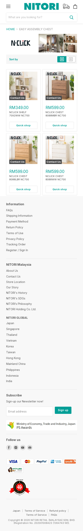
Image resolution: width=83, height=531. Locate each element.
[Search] (71, 17)
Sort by (13, 59)
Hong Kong (13, 358)
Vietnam (11, 340)
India (9, 381)
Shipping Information (19, 215)
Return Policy (14, 227)
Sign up (63, 410)
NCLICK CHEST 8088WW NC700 (56, 177)
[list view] (70, 59)
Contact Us (13, 276)
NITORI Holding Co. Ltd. (21, 309)
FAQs (9, 210)
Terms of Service (35, 510)
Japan (10, 323)
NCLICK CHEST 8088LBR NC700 (19, 177)
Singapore (12, 329)
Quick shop (23, 125)
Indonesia (12, 375)
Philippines (13, 369)
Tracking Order (16, 244)
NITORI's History (16, 292)
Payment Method (17, 221)
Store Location (15, 282)
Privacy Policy (15, 239)
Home (10, 29)
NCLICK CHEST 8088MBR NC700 (56, 114)
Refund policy (57, 510)
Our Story (12, 287)
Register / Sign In (17, 250)
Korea (10, 346)
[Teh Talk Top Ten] (19, 497)
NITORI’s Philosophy (19, 303)
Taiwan (10, 352)
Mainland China (15, 363)
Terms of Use (14, 233)
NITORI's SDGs (15, 298)
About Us (12, 270)
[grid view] (61, 59)
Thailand (11, 334)
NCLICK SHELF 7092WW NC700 (19, 114)
